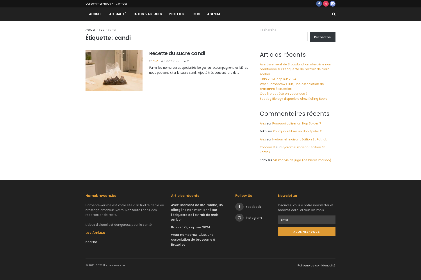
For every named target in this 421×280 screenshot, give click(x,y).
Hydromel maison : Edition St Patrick (299, 139)
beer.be (91, 242)
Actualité (117, 14)
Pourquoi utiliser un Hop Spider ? (296, 123)
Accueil (95, 14)
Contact (121, 3)
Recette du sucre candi (177, 53)
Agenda (213, 14)
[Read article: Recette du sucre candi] (114, 70)
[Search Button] (333, 14)
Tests (195, 14)
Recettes (176, 14)
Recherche (268, 30)
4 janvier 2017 (172, 60)
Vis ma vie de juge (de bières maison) (302, 160)
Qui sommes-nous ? (99, 3)
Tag (101, 30)
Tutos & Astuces (147, 14)
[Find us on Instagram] (326, 3)
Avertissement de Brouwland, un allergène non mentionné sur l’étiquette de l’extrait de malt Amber (295, 69)
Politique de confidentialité (316, 265)
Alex (156, 60)
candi (112, 30)
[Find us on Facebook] (319, 3)
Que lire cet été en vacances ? (283, 93)
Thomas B (267, 147)
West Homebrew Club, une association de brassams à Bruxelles (193, 240)
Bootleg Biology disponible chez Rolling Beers (293, 98)
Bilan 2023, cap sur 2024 (278, 79)
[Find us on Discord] (332, 3)
